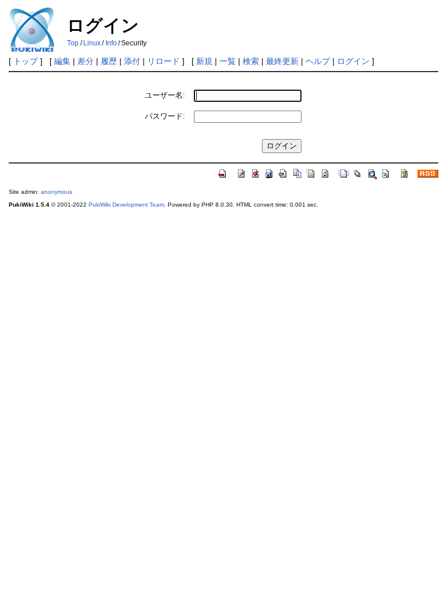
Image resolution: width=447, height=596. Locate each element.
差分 (85, 61)
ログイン (353, 61)
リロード (163, 61)
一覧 (227, 61)
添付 (132, 61)
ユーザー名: (165, 95)
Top (73, 43)
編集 (62, 61)
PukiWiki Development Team (126, 204)
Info (111, 43)
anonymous (56, 192)
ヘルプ (318, 61)
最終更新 (282, 61)
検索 (251, 61)
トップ (25, 61)
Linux (92, 43)
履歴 (109, 61)
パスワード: (165, 116)
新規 (204, 61)
